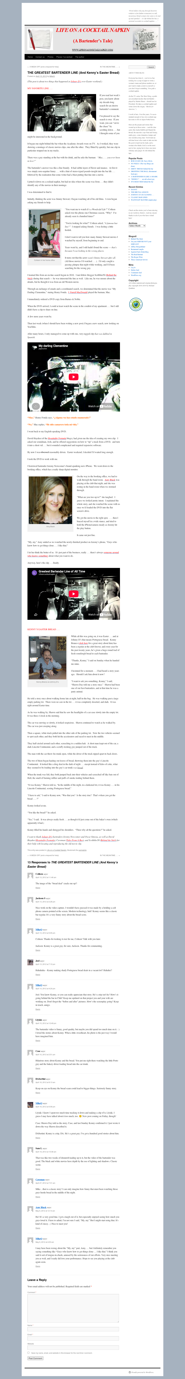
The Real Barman (137, 254)
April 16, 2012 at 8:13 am (45, 1082)
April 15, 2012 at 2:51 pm (45, 1054)
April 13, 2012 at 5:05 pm (45, 933)
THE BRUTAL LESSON (139, 192)
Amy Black (41, 1207)
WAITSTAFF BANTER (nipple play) (144, 200)
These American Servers (139, 259)
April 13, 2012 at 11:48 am (46, 877)
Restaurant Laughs (137, 249)
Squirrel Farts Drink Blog (140, 252)
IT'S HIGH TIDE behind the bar (142, 181)
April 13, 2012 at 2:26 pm (45, 901)
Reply (38, 887)
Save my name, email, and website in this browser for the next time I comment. (61, 1353)
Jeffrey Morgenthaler (138, 246)
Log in (133, 267)
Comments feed (136, 272)
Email (30, 1334)
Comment (31, 1292)
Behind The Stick (137, 239)
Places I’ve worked (64, 56)
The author (79, 56)
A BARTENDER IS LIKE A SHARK (144, 176)
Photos (50, 56)
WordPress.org (136, 275)
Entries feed (135, 270)
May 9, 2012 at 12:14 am (45, 1210)
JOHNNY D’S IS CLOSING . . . (142, 194)
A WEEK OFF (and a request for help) (43, 66)
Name (30, 1325)
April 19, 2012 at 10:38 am (46, 1151)
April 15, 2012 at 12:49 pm (46, 1023)
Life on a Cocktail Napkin (56, 850)
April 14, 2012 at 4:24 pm (45, 988)
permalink (82, 850)
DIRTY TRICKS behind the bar (142, 169)
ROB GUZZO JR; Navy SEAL (141, 161)
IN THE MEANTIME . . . (110, 66)
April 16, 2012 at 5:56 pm (45, 1106)
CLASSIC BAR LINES (139, 197)
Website (30, 1343)
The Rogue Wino (137, 257)
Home (30, 56)
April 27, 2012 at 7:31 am (45, 1183)
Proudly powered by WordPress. (143, 1372)
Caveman (40, 1179)
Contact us (40, 56)
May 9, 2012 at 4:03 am (45, 1242)
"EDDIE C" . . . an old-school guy (143, 179)
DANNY (134, 189)
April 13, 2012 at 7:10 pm (45, 964)
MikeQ (52, 76)
